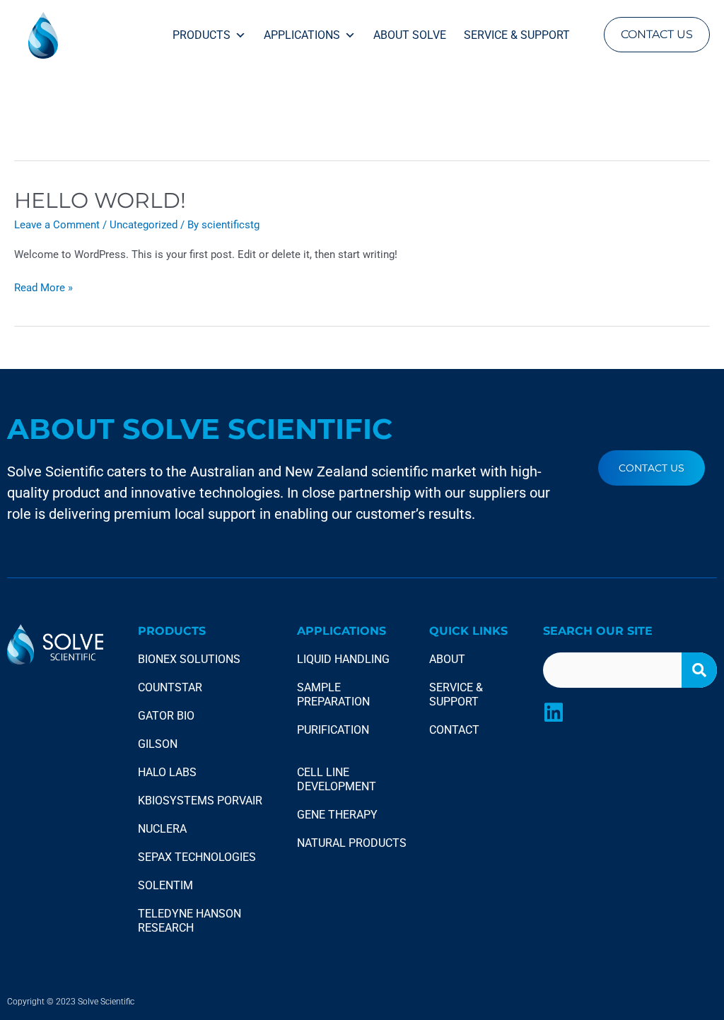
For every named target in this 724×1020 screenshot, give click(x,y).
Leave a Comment (57, 224)
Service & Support (517, 35)
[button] (657, 34)
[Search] (699, 670)
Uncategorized (143, 224)
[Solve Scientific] (81, 34)
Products (201, 35)
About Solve (409, 35)
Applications (302, 35)
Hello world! (100, 200)
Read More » (43, 286)
